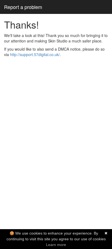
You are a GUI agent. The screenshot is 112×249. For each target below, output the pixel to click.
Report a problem (23, 6)
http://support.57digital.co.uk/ (35, 54)
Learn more (56, 244)
